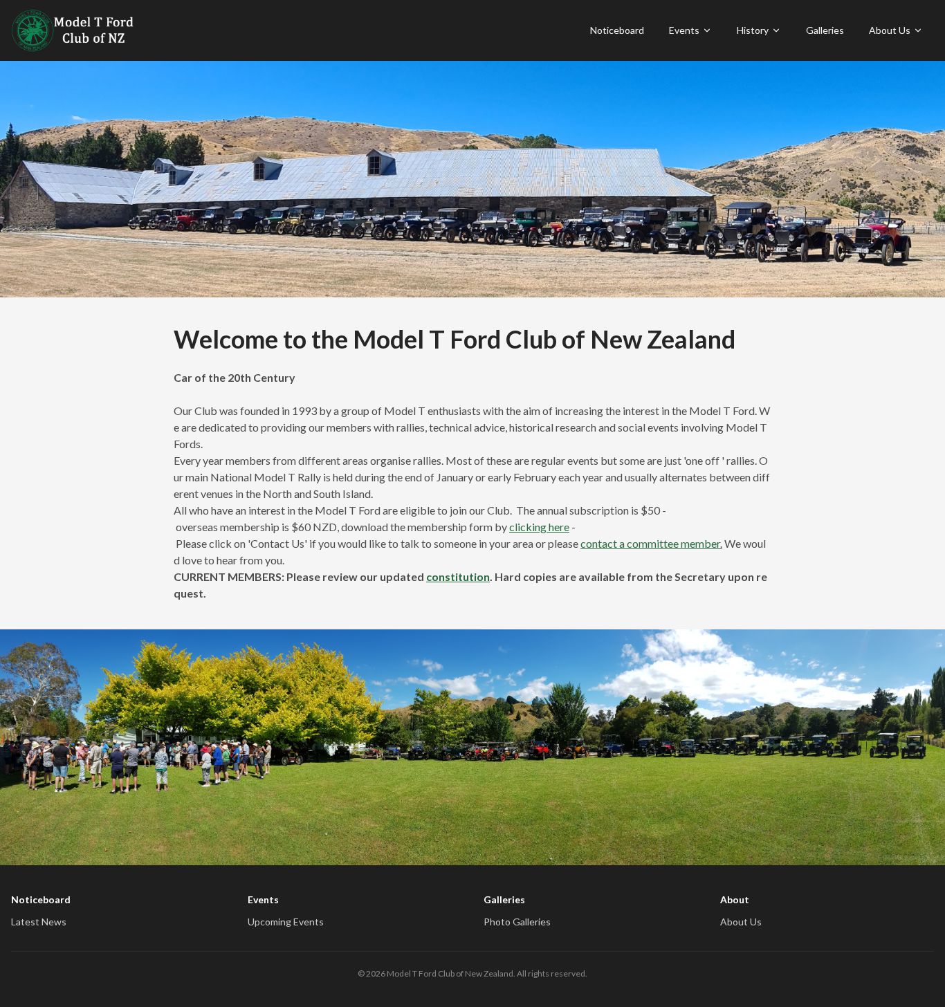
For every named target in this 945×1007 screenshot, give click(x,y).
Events (684, 30)
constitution (458, 576)
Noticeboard (617, 30)
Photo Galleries (517, 921)
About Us (889, 30)
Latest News (38, 921)
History (753, 30)
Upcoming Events (286, 921)
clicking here (539, 526)
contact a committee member (650, 543)
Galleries (825, 30)
